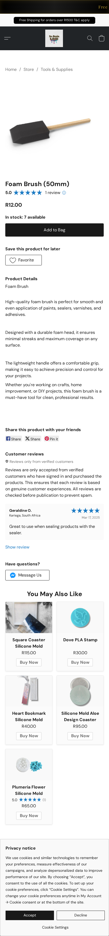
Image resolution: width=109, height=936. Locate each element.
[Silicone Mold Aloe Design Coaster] (80, 691)
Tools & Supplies (57, 69)
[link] (55, 925)
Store (29, 69)
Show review (17, 547)
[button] (54, 20)
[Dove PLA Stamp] (80, 617)
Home (11, 69)
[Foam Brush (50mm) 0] (54, 125)
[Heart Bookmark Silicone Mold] (29, 691)
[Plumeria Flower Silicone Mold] (29, 764)
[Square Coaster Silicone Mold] (29, 617)
